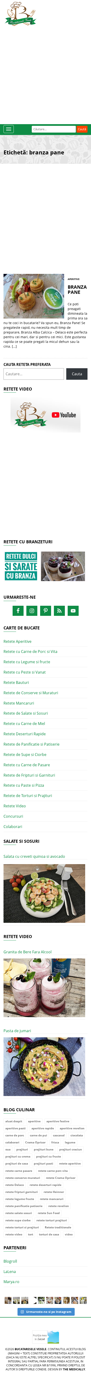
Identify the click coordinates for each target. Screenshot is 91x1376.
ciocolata (76, 1135)
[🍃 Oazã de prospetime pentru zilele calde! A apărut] (16, 1300)
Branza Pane (77, 289)
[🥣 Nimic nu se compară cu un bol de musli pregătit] (74, 1300)
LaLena (10, 1271)
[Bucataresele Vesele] (21, 13)
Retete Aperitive (18, 641)
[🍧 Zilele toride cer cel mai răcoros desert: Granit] (83, 1300)
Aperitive (74, 279)
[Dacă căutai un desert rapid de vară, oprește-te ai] (58, 1300)
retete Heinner (54, 1192)
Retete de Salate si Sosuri (26, 713)
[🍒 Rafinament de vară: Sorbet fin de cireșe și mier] (8, 1300)
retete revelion (58, 1206)
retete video (13, 1234)
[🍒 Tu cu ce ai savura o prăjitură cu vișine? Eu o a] (49, 1300)
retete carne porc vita (53, 1171)
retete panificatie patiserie (23, 1206)
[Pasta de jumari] (44, 1067)
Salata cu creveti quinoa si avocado (34, 856)
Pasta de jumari (17, 1030)
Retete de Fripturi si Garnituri (29, 775)
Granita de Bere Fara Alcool (28, 951)
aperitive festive (57, 1121)
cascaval (59, 1135)
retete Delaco (14, 1185)
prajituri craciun (70, 1149)
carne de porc (14, 1135)
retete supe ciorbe (18, 1220)
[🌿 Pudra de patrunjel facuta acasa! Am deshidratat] (41, 1300)
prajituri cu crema (17, 1156)
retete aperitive (70, 1163)
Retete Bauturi (16, 682)
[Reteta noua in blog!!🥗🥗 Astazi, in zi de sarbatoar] (24, 1300)
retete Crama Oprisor (60, 1178)
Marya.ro (11, 1281)
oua (7, 1149)
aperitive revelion (72, 1128)
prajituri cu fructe (48, 1156)
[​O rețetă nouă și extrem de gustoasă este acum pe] (66, 1300)
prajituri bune (43, 1149)
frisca (55, 1142)
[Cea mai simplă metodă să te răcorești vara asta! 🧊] (33, 1300)
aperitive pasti (15, 1128)
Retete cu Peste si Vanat (25, 672)
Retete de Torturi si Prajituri (28, 795)
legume (70, 1142)
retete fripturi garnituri (21, 1192)
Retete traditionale (58, 1227)
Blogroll (10, 1261)
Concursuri (13, 816)
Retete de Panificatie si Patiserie (32, 744)
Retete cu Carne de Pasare (27, 764)
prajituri (22, 1149)
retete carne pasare (18, 1171)
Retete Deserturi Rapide (25, 733)
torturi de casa (49, 1234)
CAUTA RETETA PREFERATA (27, 364)
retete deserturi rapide (45, 1185)
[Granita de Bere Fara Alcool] (44, 988)
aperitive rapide (43, 1128)
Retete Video (15, 806)
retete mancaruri (51, 1199)
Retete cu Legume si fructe (27, 661)
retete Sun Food (49, 1213)
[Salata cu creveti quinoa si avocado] (44, 893)
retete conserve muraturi (22, 1178)
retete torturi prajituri (51, 1220)
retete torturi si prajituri (22, 1227)
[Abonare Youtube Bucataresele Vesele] (45, 414)
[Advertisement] (45, 73)
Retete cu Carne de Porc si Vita (30, 651)
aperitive (34, 1121)
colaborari (12, 1142)
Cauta (77, 373)
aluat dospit (13, 1121)
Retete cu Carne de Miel (24, 723)
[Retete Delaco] (46, 569)
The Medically (74, 1369)
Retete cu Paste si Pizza (24, 785)
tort (30, 1234)
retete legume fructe (19, 1199)
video (69, 1234)
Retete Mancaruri (19, 703)
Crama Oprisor (35, 1142)
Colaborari (13, 826)
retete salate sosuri (18, 1213)
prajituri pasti (43, 1163)
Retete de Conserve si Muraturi (31, 692)
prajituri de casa (16, 1163)
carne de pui (38, 1135)
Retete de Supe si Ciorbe (25, 754)
